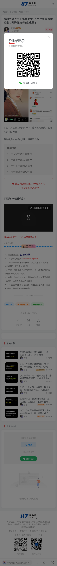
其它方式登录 (17, 46)
